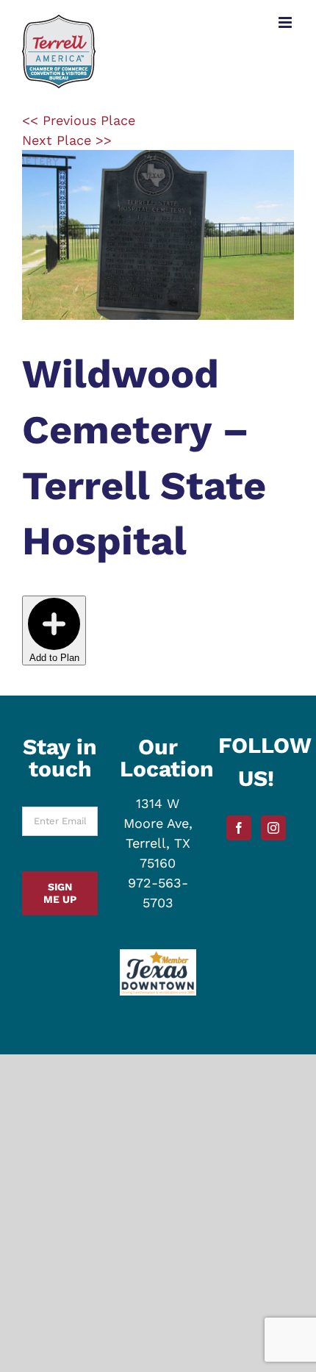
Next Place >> (67, 140)
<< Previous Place (78, 120)
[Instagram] (273, 827)
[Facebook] (238, 827)
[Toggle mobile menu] (286, 22)
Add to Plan (54, 657)
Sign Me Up (59, 893)
